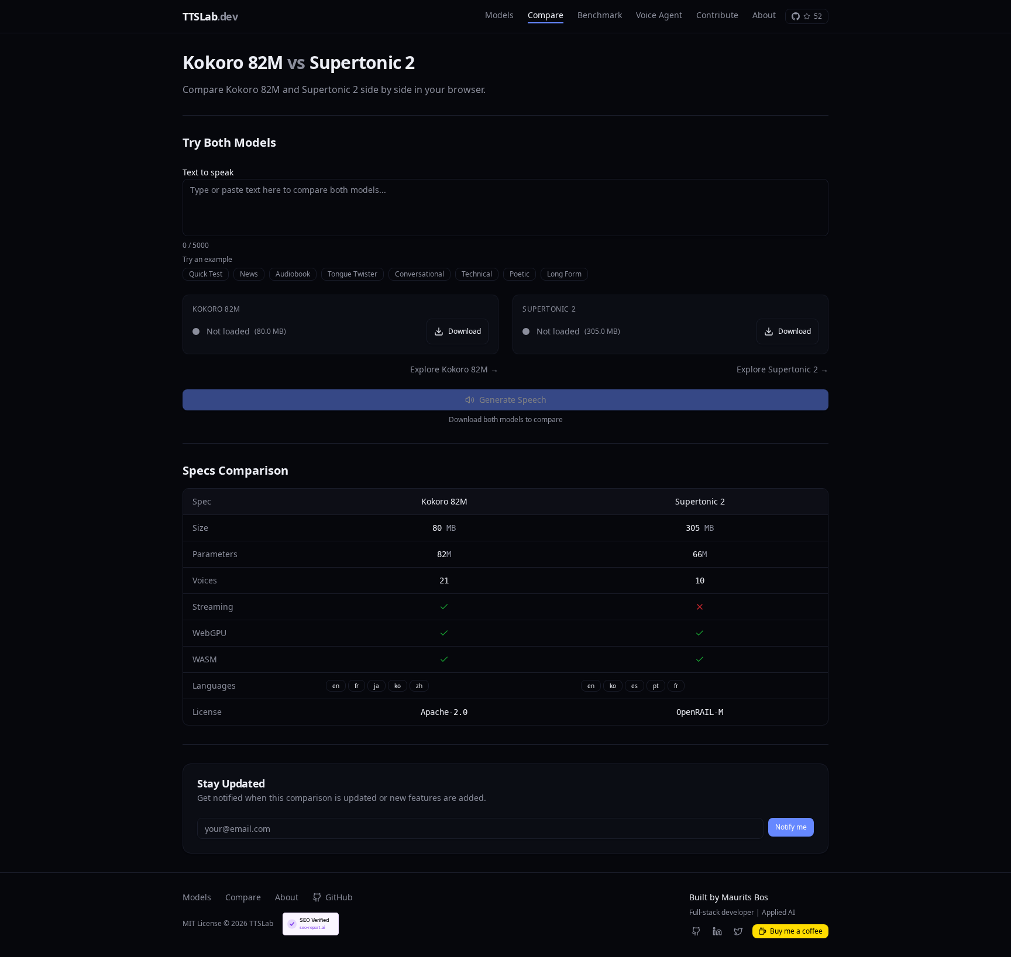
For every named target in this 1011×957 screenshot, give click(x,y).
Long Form (564, 274)
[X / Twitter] (738, 931)
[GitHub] (696, 931)
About (764, 14)
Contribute (717, 14)
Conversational (419, 274)
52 (818, 16)
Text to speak (208, 172)
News (249, 274)
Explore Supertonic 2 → (782, 369)
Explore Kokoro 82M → (454, 369)
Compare (545, 14)
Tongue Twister (352, 274)
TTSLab (210, 16)
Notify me (791, 827)
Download (464, 331)
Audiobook (293, 274)
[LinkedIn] (717, 931)
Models (499, 14)
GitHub (339, 897)
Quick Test (205, 274)
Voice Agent (659, 14)
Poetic (519, 274)
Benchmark (599, 14)
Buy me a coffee (796, 931)
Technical (477, 274)
